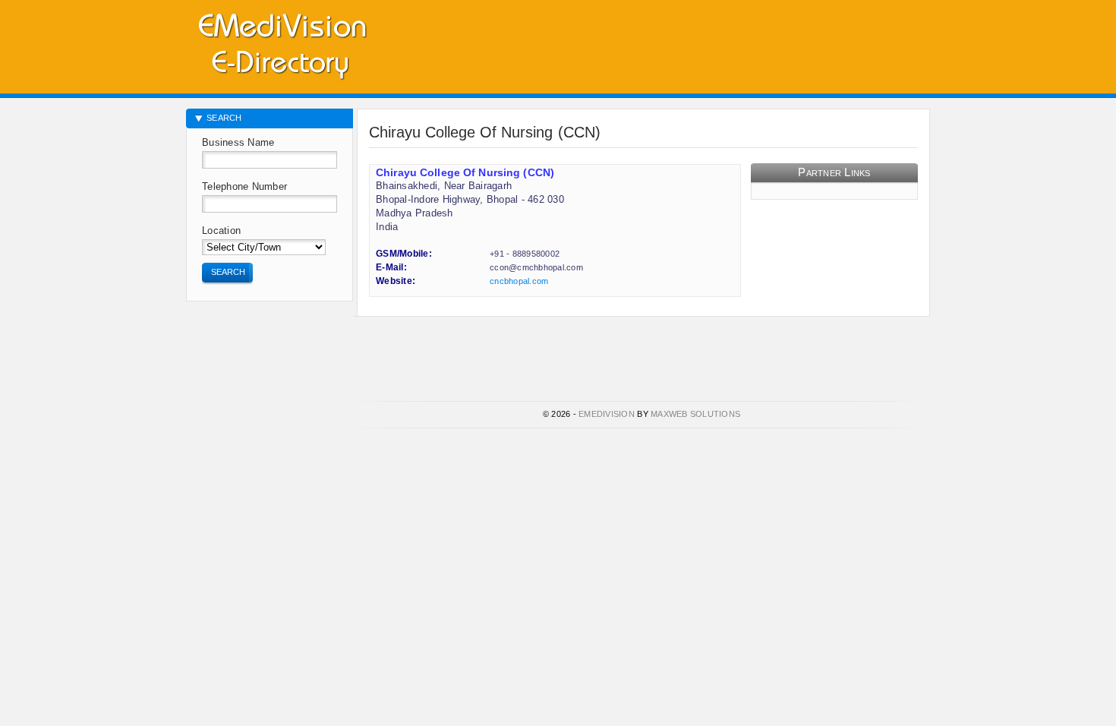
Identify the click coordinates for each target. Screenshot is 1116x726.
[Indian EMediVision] (282, 44)
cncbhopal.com (519, 281)
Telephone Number (244, 186)
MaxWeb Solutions (695, 413)
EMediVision (606, 413)
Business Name (238, 142)
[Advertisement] (752, 42)
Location (221, 230)
